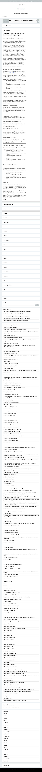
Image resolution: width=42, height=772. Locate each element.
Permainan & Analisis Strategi (9, 542)
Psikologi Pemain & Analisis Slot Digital (11, 576)
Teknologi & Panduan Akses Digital (10, 653)
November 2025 (6, 731)
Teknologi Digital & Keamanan (9, 664)
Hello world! (17, 707)
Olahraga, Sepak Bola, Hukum (9, 479)
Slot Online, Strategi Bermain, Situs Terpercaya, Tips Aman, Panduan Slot (17, 597)
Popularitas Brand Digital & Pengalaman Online (12, 568)
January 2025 (6, 754)
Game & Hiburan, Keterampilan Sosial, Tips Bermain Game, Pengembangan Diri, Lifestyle (20, 370)
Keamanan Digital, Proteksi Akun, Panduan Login (12, 433)
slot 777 (5, 249)
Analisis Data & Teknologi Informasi (10, 327)
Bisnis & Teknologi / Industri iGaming (10, 353)
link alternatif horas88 (9, 72)
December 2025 (6, 729)
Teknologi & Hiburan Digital (9, 639)
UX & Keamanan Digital (8, 698)
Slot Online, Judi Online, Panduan (9, 590)
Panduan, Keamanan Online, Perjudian (10, 519)
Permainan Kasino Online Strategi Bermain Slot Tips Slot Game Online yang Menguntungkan (20, 549)
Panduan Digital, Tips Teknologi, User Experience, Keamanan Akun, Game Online (18, 490)
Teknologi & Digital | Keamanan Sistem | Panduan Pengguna (14, 628)
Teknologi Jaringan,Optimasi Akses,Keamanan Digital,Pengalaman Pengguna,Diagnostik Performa (21, 675)
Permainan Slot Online (8, 559)
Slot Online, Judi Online (8, 588)
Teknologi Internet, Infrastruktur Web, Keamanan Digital (14, 673)
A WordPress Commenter (8, 707)
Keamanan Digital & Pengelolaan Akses (11, 422)
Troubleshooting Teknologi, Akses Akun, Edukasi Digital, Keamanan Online (17, 691)
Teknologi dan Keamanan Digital (9, 657)
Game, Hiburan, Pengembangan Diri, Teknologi (12, 385)
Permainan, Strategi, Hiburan (9, 566)
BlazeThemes (32, 769)
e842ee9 (5, 37)
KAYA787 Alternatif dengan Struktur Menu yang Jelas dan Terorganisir (16, 316)
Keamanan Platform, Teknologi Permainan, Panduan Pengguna (15, 445)
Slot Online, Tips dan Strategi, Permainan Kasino (12, 599)
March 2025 (6, 749)
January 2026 (6, 727)
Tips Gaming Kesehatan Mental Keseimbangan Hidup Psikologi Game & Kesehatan (19, 689)
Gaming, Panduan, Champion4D (9, 389)
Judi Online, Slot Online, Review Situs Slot (11, 402)
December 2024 (6, 756)
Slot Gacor (5, 231)
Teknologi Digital (7, 662)
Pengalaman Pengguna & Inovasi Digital (11, 530)
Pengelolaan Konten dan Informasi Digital (11, 534)
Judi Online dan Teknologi (8, 399)
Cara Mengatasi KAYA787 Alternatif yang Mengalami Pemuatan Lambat (21, 1)
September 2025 (6, 736)
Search (4, 302)
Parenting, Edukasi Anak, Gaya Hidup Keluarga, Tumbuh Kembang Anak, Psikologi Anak (19, 523)
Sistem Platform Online (8, 581)
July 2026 (5, 713)
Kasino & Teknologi (7, 408)
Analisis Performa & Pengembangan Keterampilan (13, 337)
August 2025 (6, 738)
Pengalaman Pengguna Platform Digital (11, 532)
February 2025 (6, 752)
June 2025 (5, 743)
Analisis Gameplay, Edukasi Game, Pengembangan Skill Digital (15, 329)
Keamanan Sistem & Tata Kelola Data (10, 449)
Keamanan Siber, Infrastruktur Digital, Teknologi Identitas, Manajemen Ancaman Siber (19, 447)
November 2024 (6, 758)
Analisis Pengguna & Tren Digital (9, 335)
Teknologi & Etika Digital (8, 630)
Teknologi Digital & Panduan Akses (10, 666)
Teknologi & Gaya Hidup (8, 635)
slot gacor (5, 258)
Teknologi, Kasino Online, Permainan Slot (11, 684)
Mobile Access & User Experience (10, 474)
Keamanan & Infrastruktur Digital (9, 415)
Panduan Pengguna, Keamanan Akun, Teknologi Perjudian (14, 511)
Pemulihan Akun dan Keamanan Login (10, 528)
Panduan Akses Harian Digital (9, 485)
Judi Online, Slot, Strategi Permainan (10, 406)
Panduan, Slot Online (7, 521)
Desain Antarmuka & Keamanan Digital (11, 363)
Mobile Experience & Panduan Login (10, 476)
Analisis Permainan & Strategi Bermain (11, 343)
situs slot (5, 253)
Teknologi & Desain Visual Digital (10, 626)
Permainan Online (7, 551)
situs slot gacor (6, 240)
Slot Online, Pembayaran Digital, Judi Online (11, 592)
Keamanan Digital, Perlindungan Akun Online (12, 431)
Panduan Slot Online (7, 513)
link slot (5, 235)
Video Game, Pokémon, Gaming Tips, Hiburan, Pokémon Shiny (15, 700)
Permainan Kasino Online (8, 547)
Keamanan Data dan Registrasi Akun (10, 420)
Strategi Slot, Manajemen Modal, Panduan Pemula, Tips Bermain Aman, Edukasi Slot (19, 617)
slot (4, 226)
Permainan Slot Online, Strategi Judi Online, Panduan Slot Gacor (15, 562)
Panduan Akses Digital (8, 483)
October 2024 (6, 761)
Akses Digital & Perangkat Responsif (10, 325)
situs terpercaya (6, 271)
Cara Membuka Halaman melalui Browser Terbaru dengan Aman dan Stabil (17, 311)
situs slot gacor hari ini (8, 285)
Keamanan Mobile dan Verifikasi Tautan (11, 440)
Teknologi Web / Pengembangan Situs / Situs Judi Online (14, 682)
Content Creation (7, 361)
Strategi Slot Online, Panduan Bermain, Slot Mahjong (13, 615)
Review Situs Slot (7, 578)
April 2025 (5, 747)
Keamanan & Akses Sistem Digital (10, 413)
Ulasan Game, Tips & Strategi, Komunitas (11, 693)
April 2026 (5, 720)
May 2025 (5, 745)
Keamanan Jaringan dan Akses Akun (10, 438)
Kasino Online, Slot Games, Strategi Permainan (12, 411)
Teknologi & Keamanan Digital (9, 648)
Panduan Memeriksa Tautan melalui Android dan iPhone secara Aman (23, 20)
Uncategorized (6, 696)
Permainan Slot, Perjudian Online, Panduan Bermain (13, 564)
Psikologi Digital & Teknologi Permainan (11, 574)
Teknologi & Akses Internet (8, 624)
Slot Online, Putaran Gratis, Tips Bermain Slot (12, 594)
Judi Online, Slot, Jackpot (8, 404)
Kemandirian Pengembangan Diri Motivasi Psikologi (13, 451)
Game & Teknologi (7, 372)
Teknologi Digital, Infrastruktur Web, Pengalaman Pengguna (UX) (15, 671)
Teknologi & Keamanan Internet (9, 651)
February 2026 (6, 724)
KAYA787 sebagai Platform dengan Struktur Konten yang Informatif (16, 320)
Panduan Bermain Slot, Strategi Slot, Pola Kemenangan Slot (14, 488)
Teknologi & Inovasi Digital (8, 646)
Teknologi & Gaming (7, 633)
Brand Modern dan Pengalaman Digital (10, 359)
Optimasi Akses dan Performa (9, 481)
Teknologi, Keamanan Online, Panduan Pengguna (12, 687)
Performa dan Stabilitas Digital (9, 540)
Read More (5, 199)
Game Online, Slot (7, 380)
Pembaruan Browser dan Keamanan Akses (11, 525)
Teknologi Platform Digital (8, 678)
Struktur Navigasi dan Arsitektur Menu (10, 619)
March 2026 (6, 722)
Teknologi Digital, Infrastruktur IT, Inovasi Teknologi (13, 669)
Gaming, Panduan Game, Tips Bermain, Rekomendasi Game (14, 387)
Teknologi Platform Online (8, 680)
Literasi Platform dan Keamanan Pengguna (11, 466)
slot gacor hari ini (7, 276)
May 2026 (5, 718)
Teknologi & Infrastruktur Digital (9, 644)
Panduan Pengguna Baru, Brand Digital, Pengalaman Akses (14, 508)
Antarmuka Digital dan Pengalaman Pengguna (12, 351)
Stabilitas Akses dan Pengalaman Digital (11, 608)
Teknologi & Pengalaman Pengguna (10, 655)
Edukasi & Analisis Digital (8, 368)
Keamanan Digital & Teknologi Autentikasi (11, 426)
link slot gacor (6, 222)
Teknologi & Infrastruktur (8, 642)
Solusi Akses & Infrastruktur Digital (10, 603)
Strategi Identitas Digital (8, 612)
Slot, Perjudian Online (7, 601)
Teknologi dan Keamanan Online (9, 660)
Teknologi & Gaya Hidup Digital (9, 637)
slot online (5, 267)
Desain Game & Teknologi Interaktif (10, 366)
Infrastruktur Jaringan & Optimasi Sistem (11, 394)
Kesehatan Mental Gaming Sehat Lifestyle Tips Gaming (14, 457)
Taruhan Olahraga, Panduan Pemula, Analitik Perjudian (13, 621)
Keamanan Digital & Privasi (8, 424)
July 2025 (5, 740)
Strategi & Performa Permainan (9, 610)
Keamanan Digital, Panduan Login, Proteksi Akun (12, 429)
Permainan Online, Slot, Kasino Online (10, 557)
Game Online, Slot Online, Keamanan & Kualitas (12, 382)
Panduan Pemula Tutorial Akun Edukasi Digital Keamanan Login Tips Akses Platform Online (20, 506)
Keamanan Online (7, 442)
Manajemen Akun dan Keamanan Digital (11, 472)
